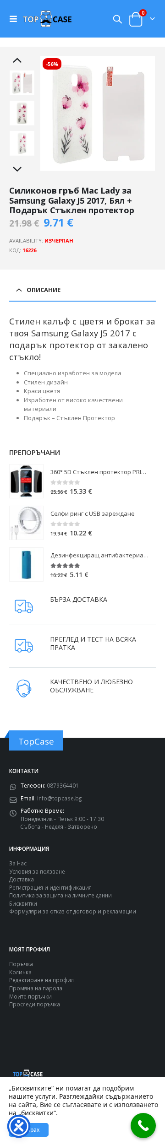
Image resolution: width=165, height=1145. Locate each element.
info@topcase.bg (59, 798)
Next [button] (22, 170)
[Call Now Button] (143, 1125)
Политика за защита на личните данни (60, 895)
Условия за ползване (37, 871)
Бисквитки (23, 903)
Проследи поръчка (34, 1004)
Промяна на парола (35, 988)
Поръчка (21, 963)
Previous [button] (22, 61)
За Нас (18, 863)
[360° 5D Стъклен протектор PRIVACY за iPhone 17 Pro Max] (26, 481)
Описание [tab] (43, 290)
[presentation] (51, 113)
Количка (20, 972)
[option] (22, 83)
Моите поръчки (30, 996)
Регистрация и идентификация (50, 887)
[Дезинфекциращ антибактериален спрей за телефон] (26, 564)
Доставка (21, 879)
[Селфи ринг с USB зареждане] (26, 523)
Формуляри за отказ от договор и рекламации (72, 911)
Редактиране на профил (41, 979)
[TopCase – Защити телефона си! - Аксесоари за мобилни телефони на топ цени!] (47, 18)
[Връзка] (15, 19)
